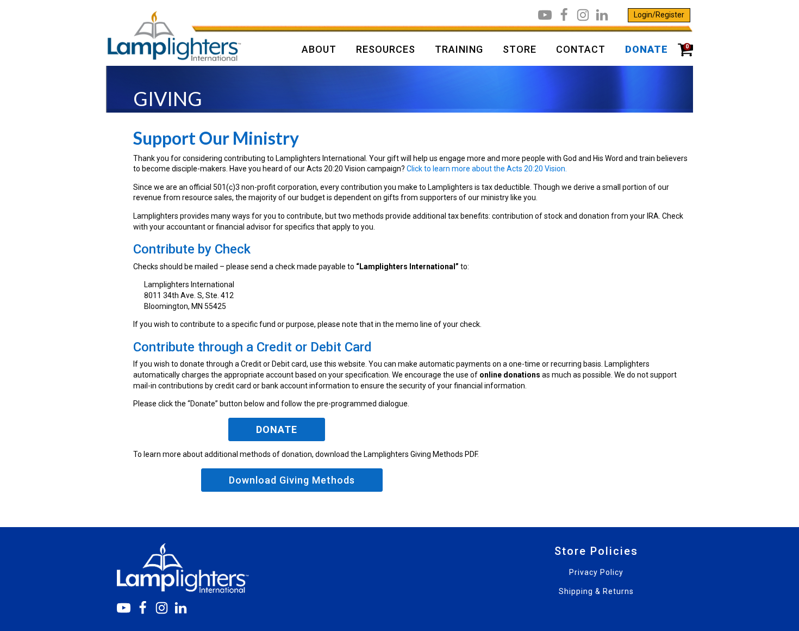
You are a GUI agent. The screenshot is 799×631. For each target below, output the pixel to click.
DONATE (276, 429)
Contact (581, 49)
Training (459, 49)
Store (519, 49)
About (319, 49)
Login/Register (659, 14)
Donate (646, 49)
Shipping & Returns (596, 591)
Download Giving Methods (292, 480)
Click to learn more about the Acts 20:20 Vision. (487, 168)
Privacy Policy (596, 572)
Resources (385, 49)
